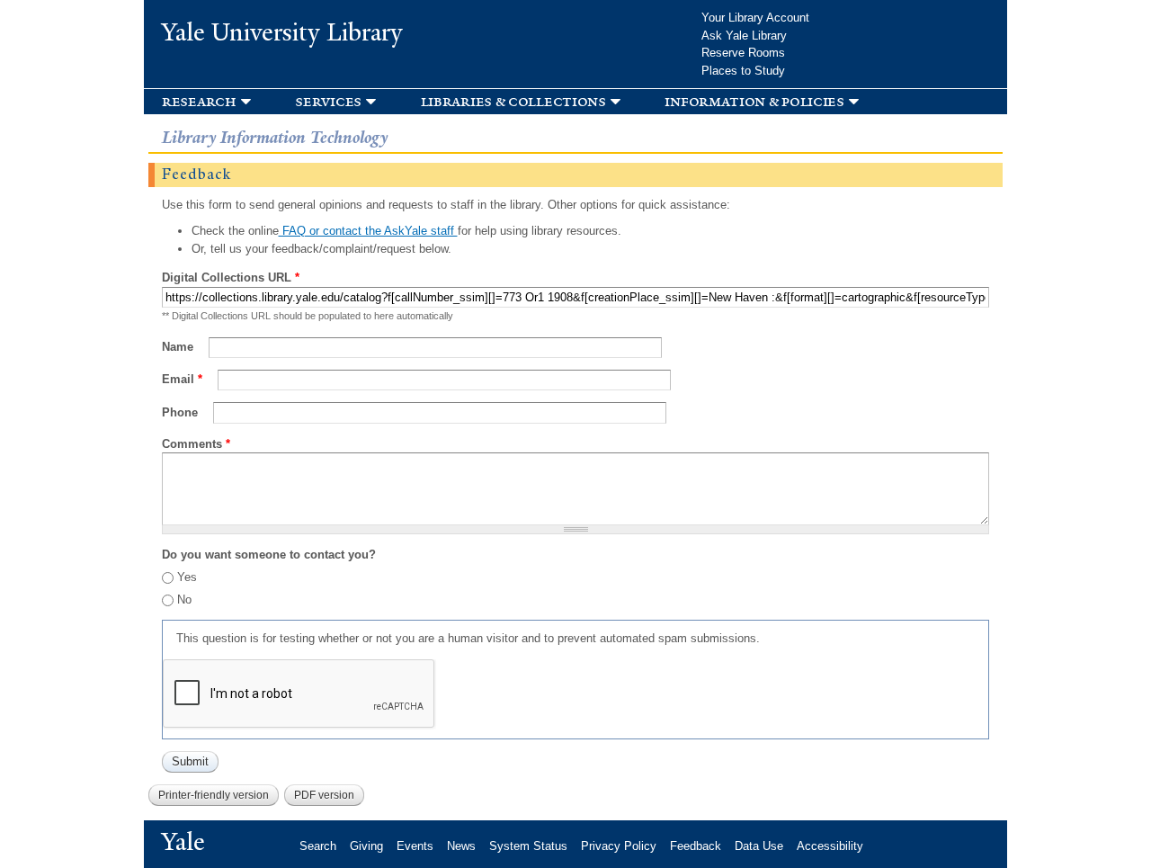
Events (415, 846)
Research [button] (199, 101)
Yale (183, 842)
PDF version (324, 795)
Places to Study (743, 70)
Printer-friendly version (213, 795)
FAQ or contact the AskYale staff (368, 230)
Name (179, 346)
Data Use (759, 846)
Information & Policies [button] (754, 101)
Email (182, 379)
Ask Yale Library (744, 35)
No (184, 599)
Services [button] (328, 101)
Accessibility (830, 846)
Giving (366, 846)
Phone (181, 412)
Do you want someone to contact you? (269, 554)
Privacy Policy (618, 846)
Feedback (695, 846)
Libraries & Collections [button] (513, 101)
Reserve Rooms (743, 52)
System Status (528, 846)
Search (317, 846)
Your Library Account (755, 17)
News (461, 846)
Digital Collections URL (230, 277)
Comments (196, 444)
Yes (187, 577)
